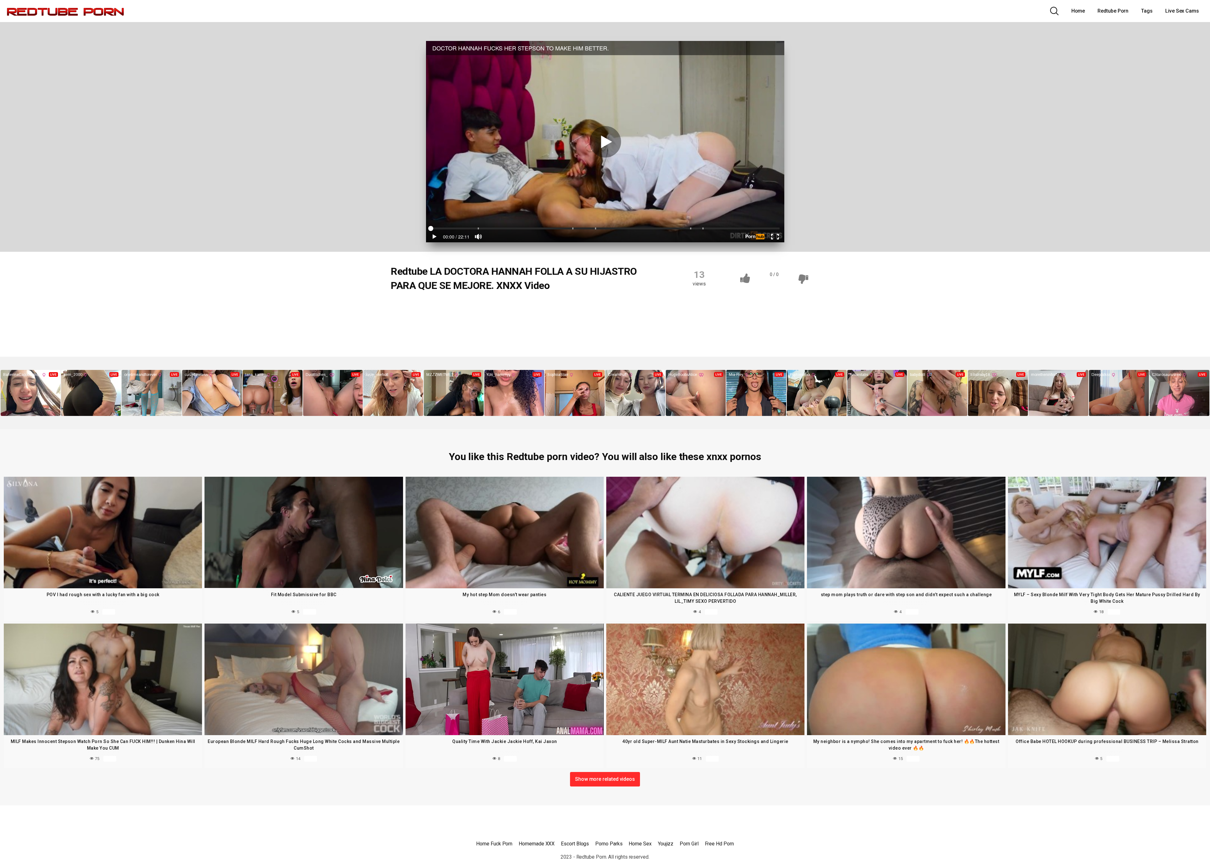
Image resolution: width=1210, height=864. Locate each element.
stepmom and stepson (573, 331)
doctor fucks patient (535, 306)
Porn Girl (689, 844)
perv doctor (409, 331)
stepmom (528, 331)
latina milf (493, 319)
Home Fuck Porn (494, 844)
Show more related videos (605, 779)
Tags (1147, 11)
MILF (403, 306)
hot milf (462, 319)
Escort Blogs (575, 844)
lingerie (524, 319)
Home (1078, 11)
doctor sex (579, 306)
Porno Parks (608, 844)
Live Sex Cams (1182, 11)
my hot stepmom (583, 319)
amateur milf (434, 306)
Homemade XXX (537, 844)
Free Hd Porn (719, 844)
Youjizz (665, 844)
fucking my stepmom (419, 319)
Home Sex (640, 844)
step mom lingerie (486, 331)
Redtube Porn (1113, 11)
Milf (548, 319)
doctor (495, 306)
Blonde (468, 306)
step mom (444, 331)
